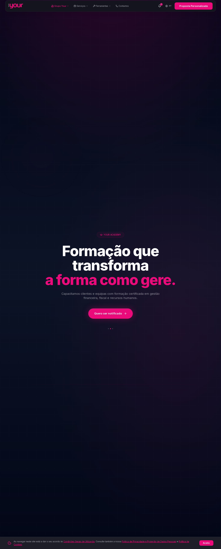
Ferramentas (102, 6)
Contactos (124, 6)
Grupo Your (60, 6)
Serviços (81, 6)
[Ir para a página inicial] (15, 6)
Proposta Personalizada (193, 6)
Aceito (206, 543)
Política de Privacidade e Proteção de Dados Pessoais (149, 541)
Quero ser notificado (108, 313)
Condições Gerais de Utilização (79, 541)
